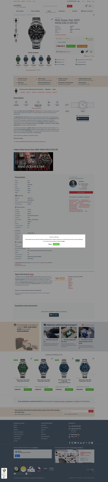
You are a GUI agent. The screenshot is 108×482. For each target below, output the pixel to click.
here (64, 241)
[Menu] (6, 468)
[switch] (4, 477)
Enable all (56, 244)
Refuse (50, 244)
